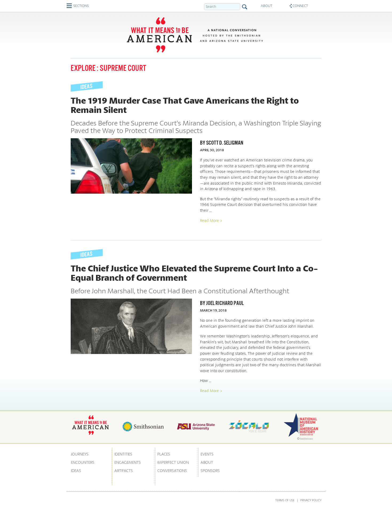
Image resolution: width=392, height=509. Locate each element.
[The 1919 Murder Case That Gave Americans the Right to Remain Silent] (131, 166)
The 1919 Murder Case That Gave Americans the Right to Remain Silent (185, 105)
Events (207, 454)
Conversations (172, 470)
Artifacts (123, 470)
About (207, 462)
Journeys (80, 454)
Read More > (211, 220)
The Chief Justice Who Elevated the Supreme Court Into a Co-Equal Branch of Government (194, 273)
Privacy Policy (310, 500)
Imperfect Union (173, 462)
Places (163, 454)
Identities (123, 454)
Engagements (127, 462)
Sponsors (210, 470)
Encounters (82, 462)
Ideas (76, 470)
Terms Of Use (285, 500)
